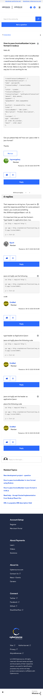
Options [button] (40, 35)
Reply (22, 182)
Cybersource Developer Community (6, 7)
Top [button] (3, 692)
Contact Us (14, 574)
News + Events (15, 577)
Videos (12, 549)
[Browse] (38, 7)
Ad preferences (15, 653)
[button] (7, 174)
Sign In (35, 7)
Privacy (13, 649)
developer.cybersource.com (32, 1)
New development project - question (17, 475)
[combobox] (22, 18)
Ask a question (21, 25)
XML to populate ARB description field (18, 503)
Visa (11, 645)
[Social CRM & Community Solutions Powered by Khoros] (36, 693)
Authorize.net (23, 645)
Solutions (13, 553)
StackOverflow (15, 610)
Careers (13, 581)
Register (13, 524)
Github (12, 606)
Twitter (12, 598)
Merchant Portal (16, 528)
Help (32, 7)
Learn (12, 545)
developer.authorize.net (13, 1)
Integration (7, 35)
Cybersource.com (16, 570)
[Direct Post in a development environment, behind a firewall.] (29, 192)
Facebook (13, 602)
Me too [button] (10, 153)
